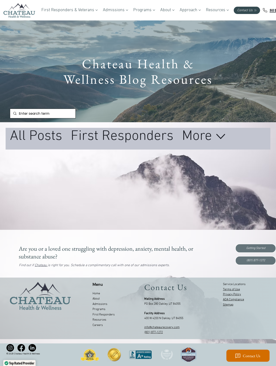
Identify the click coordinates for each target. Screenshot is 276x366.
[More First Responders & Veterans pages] (97, 10)
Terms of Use (231, 289)
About (96, 299)
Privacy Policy (232, 294)
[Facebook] (21, 348)
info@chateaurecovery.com (162, 327)
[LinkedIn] (32, 348)
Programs (99, 309)
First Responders (122, 136)
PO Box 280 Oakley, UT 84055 (162, 304)
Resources (99, 320)
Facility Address (154, 313)
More (197, 136)
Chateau (41, 265)
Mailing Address (154, 299)
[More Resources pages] (228, 10)
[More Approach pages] (200, 10)
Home (96, 293)
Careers (98, 325)
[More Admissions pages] (127, 10)
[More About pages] (173, 10)
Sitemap (228, 305)
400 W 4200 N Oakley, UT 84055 (163, 318)
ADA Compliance (233, 299)
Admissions (100, 304)
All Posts (36, 136)
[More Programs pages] (154, 10)
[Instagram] (10, 348)
